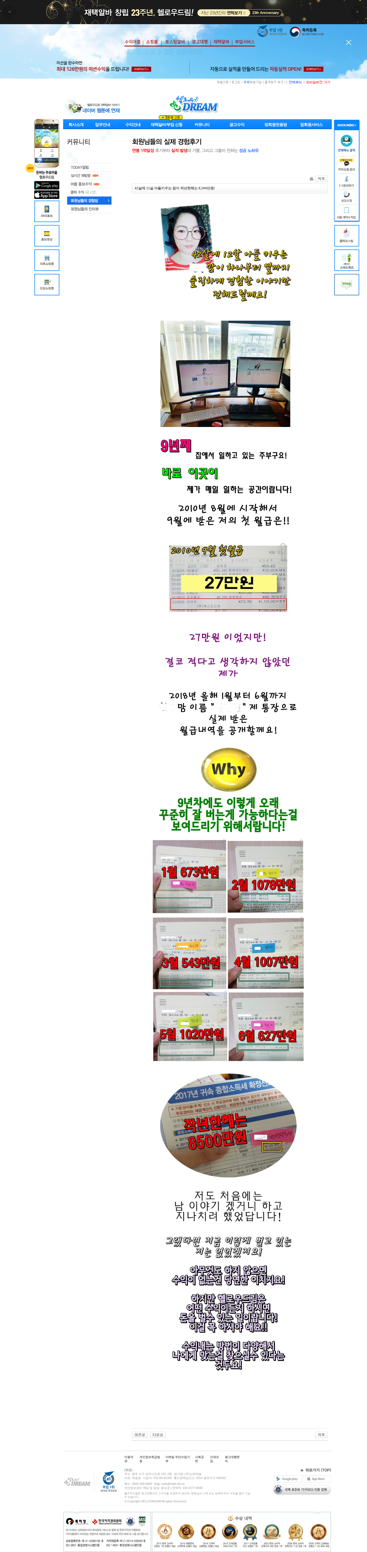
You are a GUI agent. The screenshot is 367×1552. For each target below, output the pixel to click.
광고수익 (236, 124)
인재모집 (214, 1459)
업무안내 (102, 124)
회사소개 (76, 124)
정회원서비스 (311, 124)
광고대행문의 (232, 1459)
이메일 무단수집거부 (177, 1459)
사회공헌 (199, 1459)
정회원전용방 (275, 124)
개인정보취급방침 (149, 1459)
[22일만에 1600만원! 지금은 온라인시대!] (140, 1435)
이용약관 (128, 1459)
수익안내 (133, 124)
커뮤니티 (202, 124)
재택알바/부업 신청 (166, 124)
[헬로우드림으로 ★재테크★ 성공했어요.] (158, 1435)
